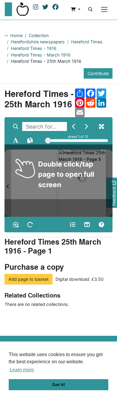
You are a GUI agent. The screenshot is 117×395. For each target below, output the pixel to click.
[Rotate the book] (30, 224)
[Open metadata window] (72, 224)
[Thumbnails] (87, 224)
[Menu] (104, 9)
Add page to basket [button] (28, 279)
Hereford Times (87, 41)
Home (16, 35)
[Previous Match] (73, 126)
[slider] (48, 141)
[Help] (101, 224)
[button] (75, 9)
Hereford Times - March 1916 (40, 54)
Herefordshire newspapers (38, 41)
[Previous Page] (7, 183)
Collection (39, 35)
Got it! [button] (58, 384)
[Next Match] (86, 126)
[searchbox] (44, 126)
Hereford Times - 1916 (33, 48)
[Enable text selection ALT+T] (15, 140)
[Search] (90, 9)
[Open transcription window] (30, 140)
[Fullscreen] (101, 126)
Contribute (98, 73)
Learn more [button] (22, 369)
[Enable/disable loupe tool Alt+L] (15, 224)
